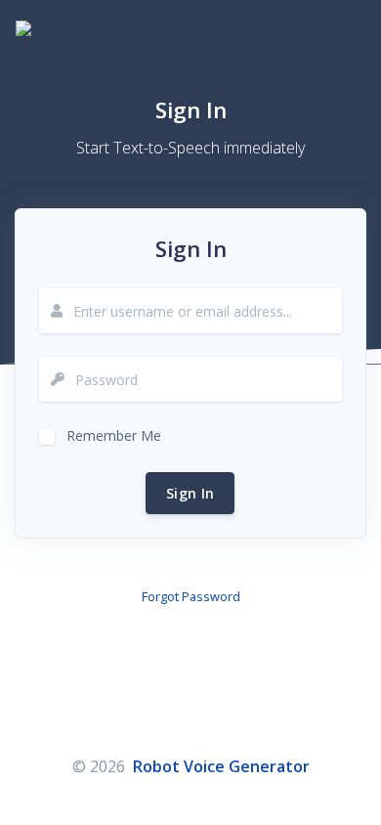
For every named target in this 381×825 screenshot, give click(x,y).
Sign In (190, 493)
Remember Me (113, 433)
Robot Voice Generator (221, 766)
